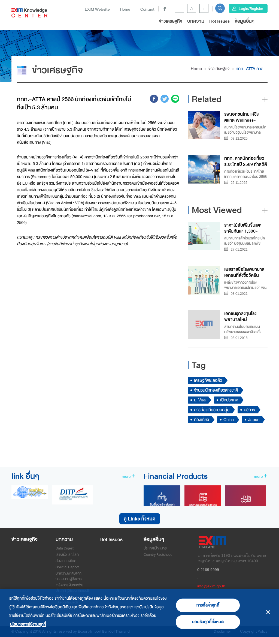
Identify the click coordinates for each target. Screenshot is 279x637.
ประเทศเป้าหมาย (155, 548)
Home (125, 9)
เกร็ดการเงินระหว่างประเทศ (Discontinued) (72, 588)
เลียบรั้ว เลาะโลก (67, 554)
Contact (147, 9)
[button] (220, 8)
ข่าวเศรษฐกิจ (170, 21)
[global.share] (154, 100)
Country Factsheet (158, 554)
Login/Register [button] (251, 8)
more (126, 476)
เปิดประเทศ (229, 400)
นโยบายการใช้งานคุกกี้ (28, 624)
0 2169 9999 (208, 569)
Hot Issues (219, 21)
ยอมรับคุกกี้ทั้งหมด (208, 621)
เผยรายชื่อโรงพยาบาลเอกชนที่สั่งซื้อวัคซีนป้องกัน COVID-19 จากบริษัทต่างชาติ (245, 272)
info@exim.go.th (211, 586)
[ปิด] (268, 612)
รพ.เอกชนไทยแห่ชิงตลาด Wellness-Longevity (241, 117)
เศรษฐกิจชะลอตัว (208, 380)
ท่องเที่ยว (201, 419)
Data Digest (65, 548)
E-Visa (200, 400)
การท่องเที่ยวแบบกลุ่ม (211, 409)
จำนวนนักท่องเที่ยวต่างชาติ (216, 390)
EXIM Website (97, 9)
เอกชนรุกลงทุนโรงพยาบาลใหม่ (240, 316)
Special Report (67, 567)
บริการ (249, 409)
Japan (253, 419)
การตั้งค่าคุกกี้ (207, 605)
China (228, 419)
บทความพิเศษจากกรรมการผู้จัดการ (69, 576)
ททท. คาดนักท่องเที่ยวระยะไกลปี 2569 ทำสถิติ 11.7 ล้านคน (245, 161)
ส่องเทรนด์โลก (66, 561)
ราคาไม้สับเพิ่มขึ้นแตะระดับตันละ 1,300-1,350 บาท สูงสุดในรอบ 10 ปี (245, 228)
